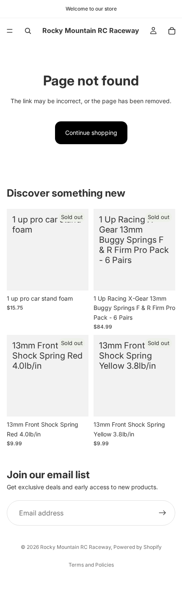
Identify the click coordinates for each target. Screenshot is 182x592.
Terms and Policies (91, 565)
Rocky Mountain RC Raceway (75, 547)
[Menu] (9, 31)
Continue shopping (91, 132)
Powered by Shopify (137, 547)
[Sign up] (162, 513)
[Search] (28, 31)
